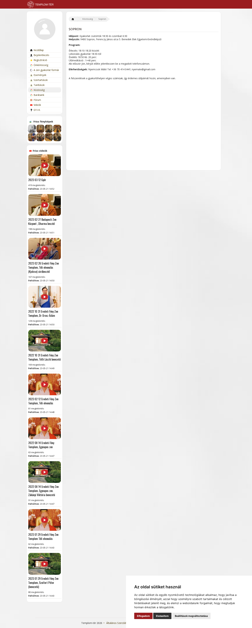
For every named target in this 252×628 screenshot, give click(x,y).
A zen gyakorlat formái (46, 70)
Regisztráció (40, 60)
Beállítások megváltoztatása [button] (191, 615)
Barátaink (39, 95)
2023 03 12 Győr (37, 180)
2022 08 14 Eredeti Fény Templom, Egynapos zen (41, 445)
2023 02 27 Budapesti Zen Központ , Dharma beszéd (42, 221)
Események (40, 75)
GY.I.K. (37, 109)
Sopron (102, 18)
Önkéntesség (41, 65)
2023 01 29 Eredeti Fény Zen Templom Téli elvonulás (43, 536)
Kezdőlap (39, 50)
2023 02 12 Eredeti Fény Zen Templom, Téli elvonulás (43, 401)
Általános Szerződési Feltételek (123, 623)
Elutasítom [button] (162, 615)
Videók (37, 104)
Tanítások (39, 85)
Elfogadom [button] (143, 615)
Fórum (37, 100)
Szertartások (41, 80)
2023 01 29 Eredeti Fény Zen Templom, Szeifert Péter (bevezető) (43, 582)
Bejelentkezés (41, 55)
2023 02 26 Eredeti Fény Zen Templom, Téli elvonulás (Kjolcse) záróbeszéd (43, 267)
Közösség (39, 90)
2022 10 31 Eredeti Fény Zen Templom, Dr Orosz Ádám (43, 313)
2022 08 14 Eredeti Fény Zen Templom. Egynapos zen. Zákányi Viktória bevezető (43, 491)
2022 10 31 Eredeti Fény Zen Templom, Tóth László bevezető (44, 357)
